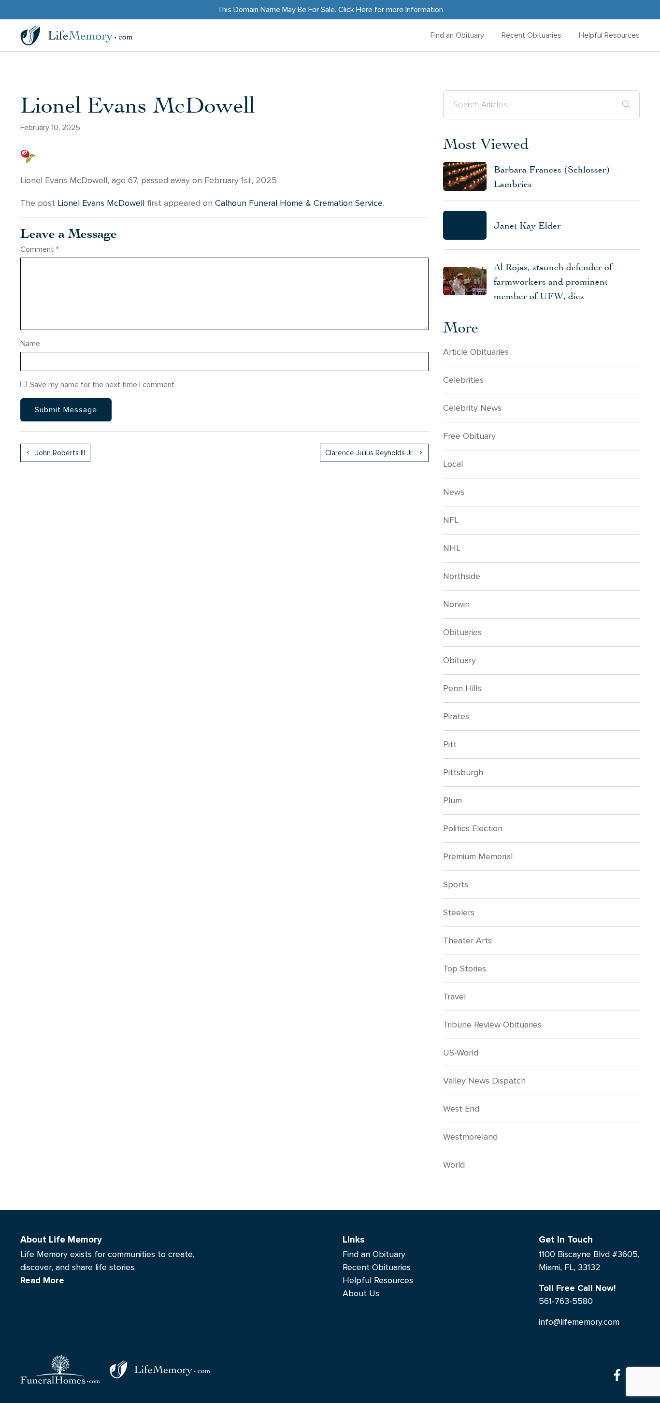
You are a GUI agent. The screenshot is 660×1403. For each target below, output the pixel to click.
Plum (452, 801)
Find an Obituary (457, 35)
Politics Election (472, 829)
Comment (39, 249)
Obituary (459, 660)
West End (461, 1109)
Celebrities (463, 380)
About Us (361, 1293)
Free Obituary (469, 436)
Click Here (355, 9)
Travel (454, 997)
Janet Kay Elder (527, 225)
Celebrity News (472, 408)
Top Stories (464, 969)
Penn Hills (462, 688)
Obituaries (462, 632)
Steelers (458, 913)
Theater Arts (467, 941)
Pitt (450, 744)
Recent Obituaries (531, 35)
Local (453, 464)
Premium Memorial (478, 857)
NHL (451, 548)
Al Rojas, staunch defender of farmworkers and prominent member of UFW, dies (553, 281)
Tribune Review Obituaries (492, 1025)
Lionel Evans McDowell (100, 203)
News (453, 492)
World (454, 1165)
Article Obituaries (476, 352)
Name (30, 343)
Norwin (456, 604)
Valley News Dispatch (484, 1081)
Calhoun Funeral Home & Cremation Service (299, 203)
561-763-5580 (566, 1301)
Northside (461, 576)
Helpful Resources (609, 35)
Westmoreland (470, 1137)
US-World (460, 1053)
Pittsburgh (463, 772)
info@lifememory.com (579, 1322)
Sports (455, 885)
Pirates (456, 716)
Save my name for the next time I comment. (103, 384)
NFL (451, 520)
